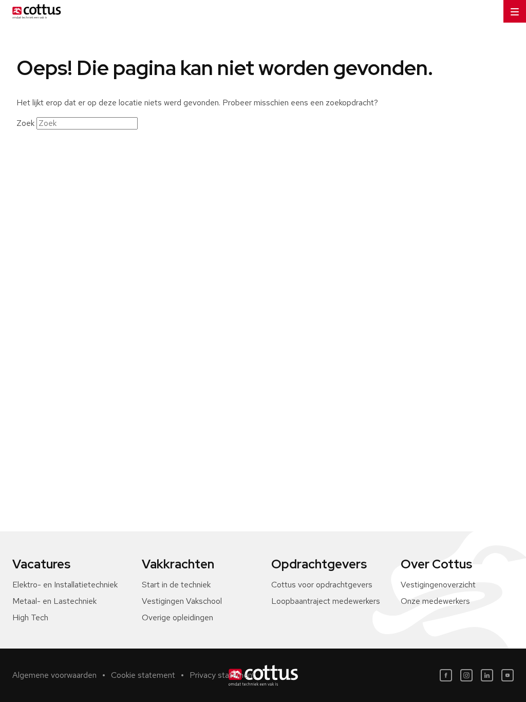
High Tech (30, 617)
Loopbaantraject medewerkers (325, 601)
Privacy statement (222, 675)
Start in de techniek (176, 584)
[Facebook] (446, 675)
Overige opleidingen (177, 617)
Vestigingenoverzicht (438, 584)
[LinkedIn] (487, 675)
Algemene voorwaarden (54, 675)
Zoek (25, 123)
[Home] (34, 11)
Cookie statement (143, 675)
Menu (514, 11)
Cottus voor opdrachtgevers (321, 584)
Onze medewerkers (435, 601)
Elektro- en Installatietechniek (65, 584)
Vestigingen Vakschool (182, 601)
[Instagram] (466, 675)
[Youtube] (507, 675)
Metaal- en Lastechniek (54, 601)
